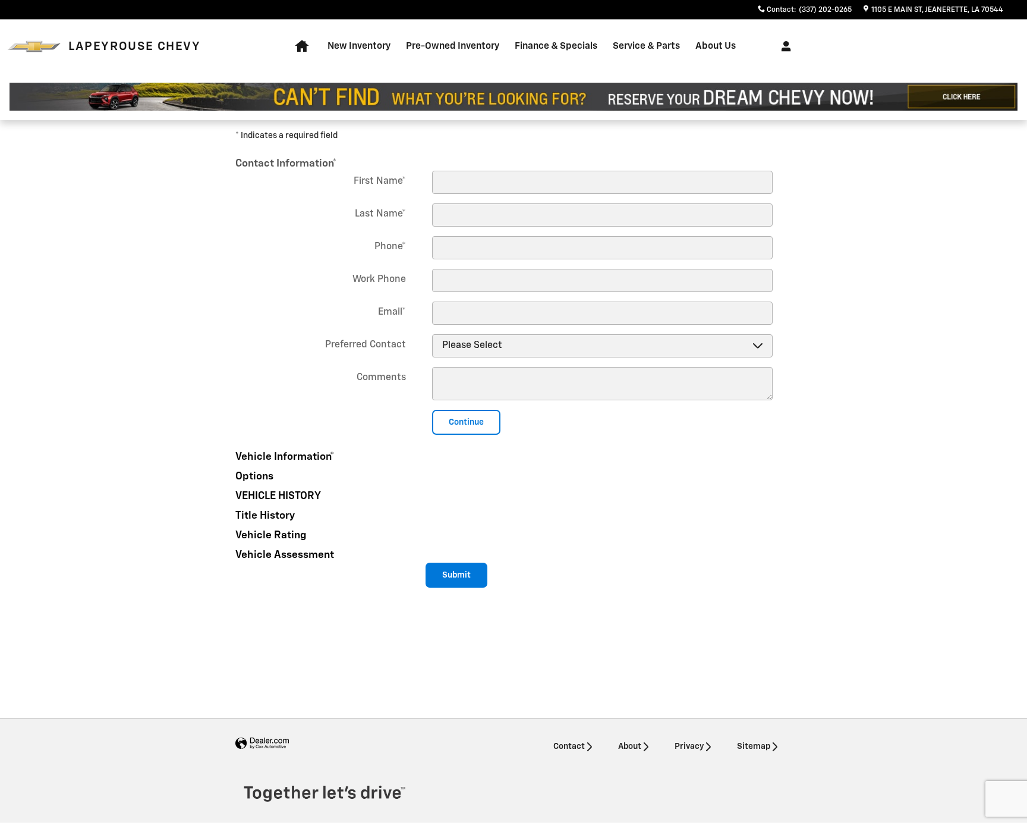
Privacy (689, 746)
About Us (715, 46)
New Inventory (358, 46)
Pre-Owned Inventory (452, 46)
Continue (466, 422)
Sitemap (753, 746)
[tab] (513, 161)
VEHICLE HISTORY (278, 496)
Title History (265, 515)
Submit (456, 575)
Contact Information (286, 163)
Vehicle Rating (271, 535)
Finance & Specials (556, 46)
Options (254, 476)
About (629, 746)
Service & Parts (646, 46)
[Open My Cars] (783, 46)
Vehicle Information (285, 456)
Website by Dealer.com (262, 744)
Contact (569, 746)
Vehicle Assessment (284, 555)
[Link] (513, 97)
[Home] (34, 46)
